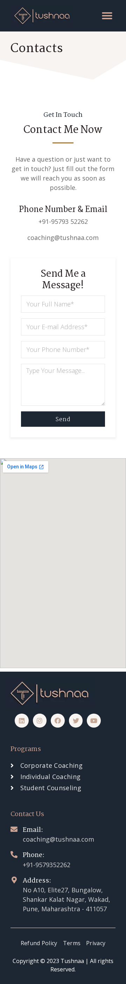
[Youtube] (94, 721)
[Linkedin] (22, 721)
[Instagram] (40, 721)
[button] (107, 15)
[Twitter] (76, 721)
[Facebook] (58, 721)
